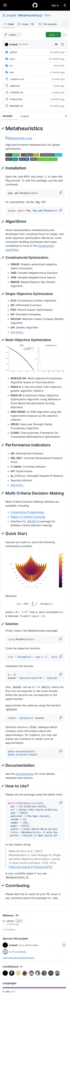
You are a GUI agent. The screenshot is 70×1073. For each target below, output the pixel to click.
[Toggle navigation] (5, 5)
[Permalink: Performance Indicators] (3, 445)
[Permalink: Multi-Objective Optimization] (3, 340)
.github (13, 52)
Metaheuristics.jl (30, 15)
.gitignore (15, 85)
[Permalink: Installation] (3, 168)
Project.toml (16, 99)
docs (12, 58)
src (11, 65)
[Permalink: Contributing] (3, 885)
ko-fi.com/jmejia (17, 951)
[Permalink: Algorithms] (3, 221)
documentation (24, 773)
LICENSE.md (16, 92)
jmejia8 (11, 15)
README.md (16, 105)
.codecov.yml (17, 79)
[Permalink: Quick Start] (3, 533)
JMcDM (31, 521)
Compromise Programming (27, 512)
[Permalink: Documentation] (3, 765)
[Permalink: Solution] (3, 624)
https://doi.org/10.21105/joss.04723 (30, 866)
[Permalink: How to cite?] (3, 786)
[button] (61, 192)
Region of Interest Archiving (28, 516)
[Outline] (66, 116)
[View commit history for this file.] (62, 44)
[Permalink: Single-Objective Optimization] (3, 294)
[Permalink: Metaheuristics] (3, 128)
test (12, 72)
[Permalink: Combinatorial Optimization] (3, 257)
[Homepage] (35, 5)
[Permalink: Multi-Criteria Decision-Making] (3, 493)
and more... (17, 332)
